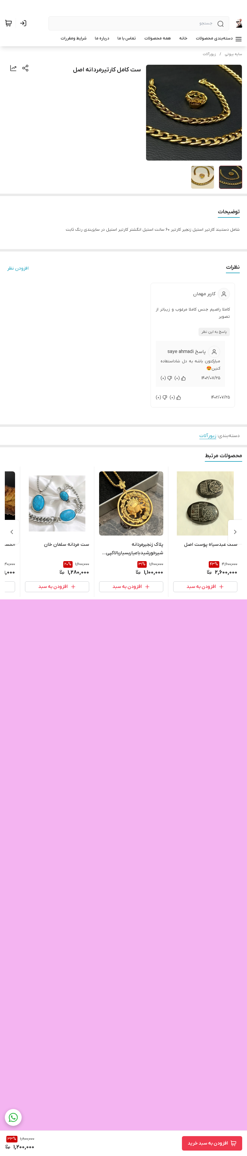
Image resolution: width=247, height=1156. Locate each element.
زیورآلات (209, 54)
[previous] (235, 532)
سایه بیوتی (233, 54)
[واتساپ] (13, 1117)
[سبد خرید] (8, 23)
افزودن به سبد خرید (208, 1143)
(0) (177, 378)
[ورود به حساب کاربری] (24, 23)
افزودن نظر (18, 268)
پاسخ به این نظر (214, 332)
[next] (12, 532)
